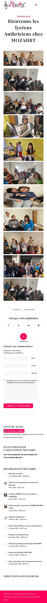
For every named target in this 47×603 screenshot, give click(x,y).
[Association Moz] (19, 4)
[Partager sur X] (19, 325)
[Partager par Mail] (38, 325)
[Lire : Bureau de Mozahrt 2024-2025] (6, 553)
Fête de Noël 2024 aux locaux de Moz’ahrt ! (25, 526)
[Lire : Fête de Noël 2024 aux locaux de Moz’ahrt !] (6, 527)
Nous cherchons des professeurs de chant (25, 561)
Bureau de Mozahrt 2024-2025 (20, 552)
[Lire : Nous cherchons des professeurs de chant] (6, 562)
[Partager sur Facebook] (9, 325)
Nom (33, 358)
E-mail (33, 365)
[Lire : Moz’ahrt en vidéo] (6, 475)
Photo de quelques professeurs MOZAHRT (25, 543)
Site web (34, 373)
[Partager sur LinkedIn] (28, 325)
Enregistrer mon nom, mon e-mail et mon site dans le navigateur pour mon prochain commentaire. (22, 381)
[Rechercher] (35, 4)
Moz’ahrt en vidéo (16, 473)
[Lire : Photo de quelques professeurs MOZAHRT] (6, 545)
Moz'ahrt (30, 310)
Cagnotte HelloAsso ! (17, 517)
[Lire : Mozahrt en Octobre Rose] (6, 536)
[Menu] (40, 4)
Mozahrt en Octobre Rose (19, 535)
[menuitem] (35, 4)
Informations (23, 16)
